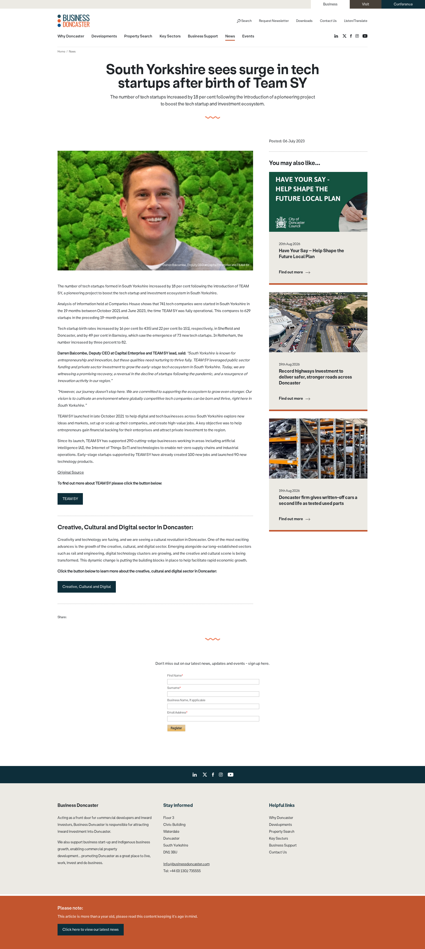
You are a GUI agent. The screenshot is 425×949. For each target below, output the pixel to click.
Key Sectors (278, 838)
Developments (280, 824)
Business (330, 4)
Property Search (281, 831)
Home (61, 51)
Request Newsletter (274, 21)
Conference (403, 4)
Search (246, 21)
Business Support (283, 845)
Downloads (304, 21)
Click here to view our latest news (90, 929)
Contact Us (328, 21)
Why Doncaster (281, 818)
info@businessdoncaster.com (186, 864)
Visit (365, 4)
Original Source (71, 472)
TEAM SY (70, 498)
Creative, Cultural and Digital (86, 586)
